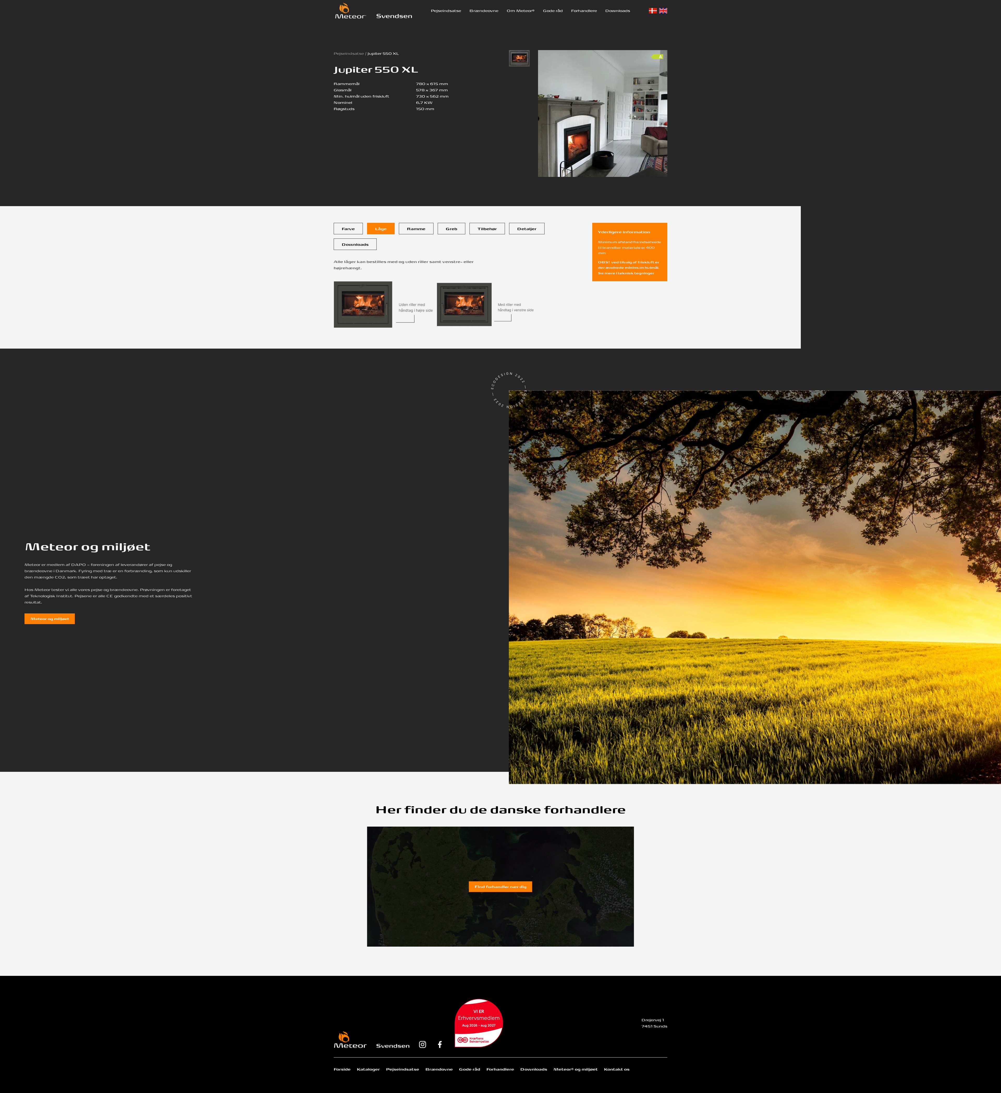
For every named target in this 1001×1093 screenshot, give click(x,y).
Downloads (617, 10)
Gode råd (553, 10)
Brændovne (439, 1069)
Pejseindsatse (446, 10)
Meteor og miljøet (49, 618)
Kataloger (368, 1069)
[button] (446, 10)
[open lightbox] (519, 58)
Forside (342, 1069)
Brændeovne (483, 10)
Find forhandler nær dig (500, 886)
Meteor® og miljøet (575, 1069)
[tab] (348, 228)
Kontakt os (617, 1069)
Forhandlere (584, 10)
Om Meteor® (521, 10)
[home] (351, 10)
